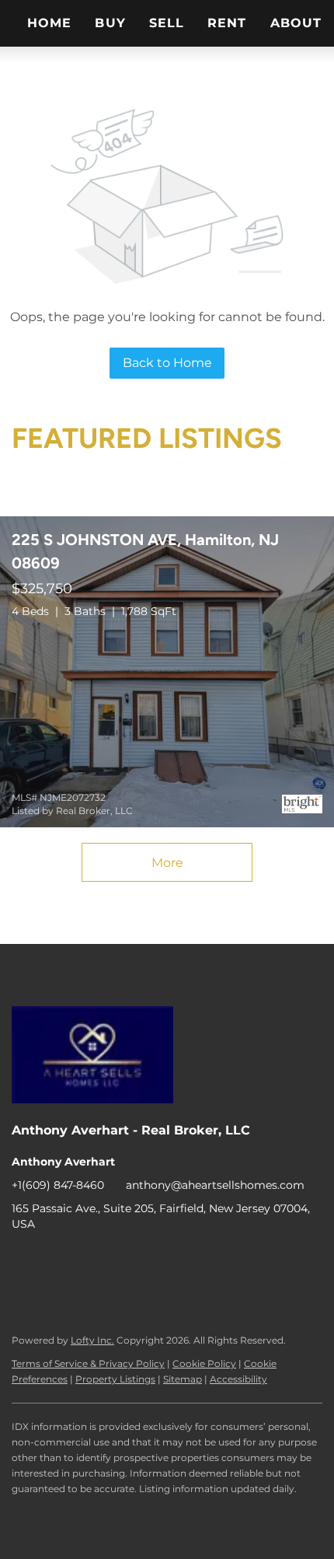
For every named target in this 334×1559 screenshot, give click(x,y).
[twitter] (85, 1259)
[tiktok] (240, 1259)
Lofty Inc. (92, 1340)
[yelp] (147, 1259)
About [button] (296, 23)
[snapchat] (272, 1259)
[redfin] (54, 1290)
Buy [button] (110, 23)
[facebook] (23, 1259)
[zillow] (116, 1259)
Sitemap (182, 1379)
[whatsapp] (23, 1290)
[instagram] (178, 1259)
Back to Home (167, 362)
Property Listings (115, 1379)
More (167, 862)
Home (49, 23)
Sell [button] (166, 23)
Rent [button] (226, 23)
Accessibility (238, 1379)
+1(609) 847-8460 (58, 1185)
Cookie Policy (204, 1363)
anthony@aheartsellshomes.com (215, 1185)
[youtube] (209, 1259)
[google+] (303, 1259)
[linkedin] (54, 1259)
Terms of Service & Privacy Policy (88, 1363)
